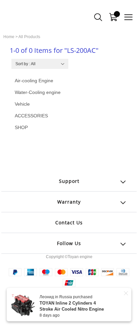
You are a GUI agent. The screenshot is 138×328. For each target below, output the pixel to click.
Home (8, 36)
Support (69, 181)
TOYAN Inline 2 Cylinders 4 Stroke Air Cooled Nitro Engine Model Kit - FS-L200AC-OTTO (72, 309)
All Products (29, 36)
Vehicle (22, 104)
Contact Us (69, 222)
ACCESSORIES (31, 115)
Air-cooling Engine (34, 80)
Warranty (69, 202)
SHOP (21, 127)
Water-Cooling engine (38, 92)
